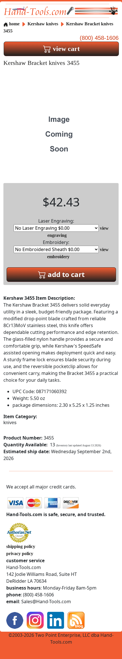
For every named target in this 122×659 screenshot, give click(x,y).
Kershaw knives (43, 23)
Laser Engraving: (56, 221)
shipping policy (20, 546)
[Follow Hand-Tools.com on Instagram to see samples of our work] (35, 619)
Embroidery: (56, 242)
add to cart (65, 274)
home (14, 23)
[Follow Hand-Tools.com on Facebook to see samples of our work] (14, 619)
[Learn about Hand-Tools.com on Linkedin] (55, 619)
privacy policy (19, 553)
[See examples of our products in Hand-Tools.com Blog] (76, 619)
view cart (65, 48)
